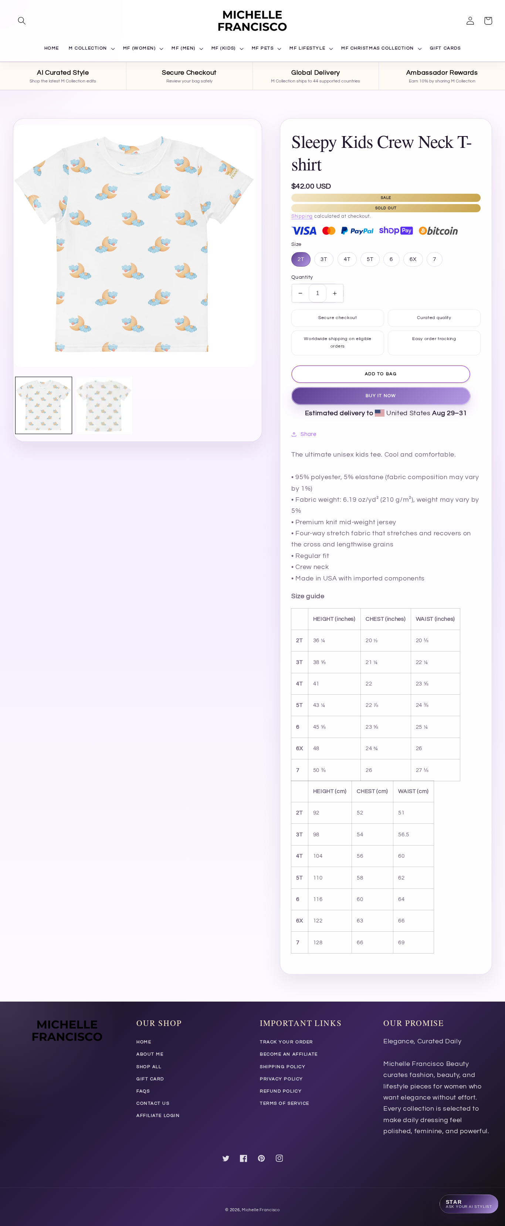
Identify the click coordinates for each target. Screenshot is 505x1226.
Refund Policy (281, 1091)
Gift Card (150, 1079)
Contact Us (153, 1103)
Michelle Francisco (261, 1210)
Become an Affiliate (289, 1054)
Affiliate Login (158, 1115)
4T (347, 259)
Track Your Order (286, 1042)
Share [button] (308, 434)
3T (324, 259)
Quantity (302, 277)
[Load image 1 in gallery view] (44, 405)
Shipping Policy (282, 1066)
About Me (149, 1054)
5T (370, 259)
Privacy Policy (281, 1079)
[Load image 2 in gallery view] (104, 405)
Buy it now (381, 395)
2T (301, 259)
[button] (22, 21)
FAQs (143, 1091)
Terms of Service (284, 1103)
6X (413, 259)
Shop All (148, 1066)
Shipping (302, 216)
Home (143, 1042)
